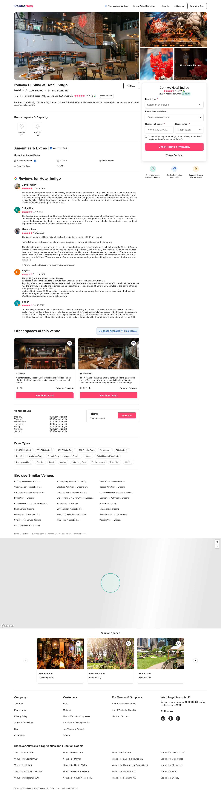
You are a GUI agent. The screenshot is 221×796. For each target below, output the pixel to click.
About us (18, 703)
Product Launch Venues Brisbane (113, 514)
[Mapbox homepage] (7, 626)
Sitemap (67, 735)
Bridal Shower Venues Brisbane (113, 481)
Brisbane (25, 534)
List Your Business (145, 6)
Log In (165, 6)
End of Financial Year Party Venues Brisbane (75, 498)
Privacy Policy (20, 716)
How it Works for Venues (123, 703)
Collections (19, 735)
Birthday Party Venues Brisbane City (71, 481)
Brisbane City (52, 534)
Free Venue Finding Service (76, 722)
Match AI (67, 710)
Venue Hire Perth (169, 771)
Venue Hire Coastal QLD (26, 759)
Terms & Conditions (23, 722)
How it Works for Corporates (76, 716)
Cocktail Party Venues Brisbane (112, 487)
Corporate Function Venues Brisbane (72, 492)
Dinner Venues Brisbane (24, 498)
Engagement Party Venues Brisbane (114, 498)
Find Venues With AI (118, 6)
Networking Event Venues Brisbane (71, 514)
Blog (16, 729)
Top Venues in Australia (74, 729)
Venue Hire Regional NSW (26, 778)
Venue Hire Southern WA (124, 778)
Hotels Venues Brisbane (24, 509)
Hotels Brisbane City (108, 503)
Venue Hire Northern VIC (124, 771)
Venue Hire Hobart (23, 765)
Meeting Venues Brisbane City (26, 514)
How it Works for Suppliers (124, 710)
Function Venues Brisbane (67, 503)
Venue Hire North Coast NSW (28, 771)
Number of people (155, 124)
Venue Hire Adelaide (24, 752)
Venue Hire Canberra (122, 752)
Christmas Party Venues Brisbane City (72, 487)
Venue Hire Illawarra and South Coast (130, 765)
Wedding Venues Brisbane (110, 520)
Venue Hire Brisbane (73, 752)
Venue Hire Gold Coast (172, 759)
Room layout (182, 124)
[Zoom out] (217, 546)
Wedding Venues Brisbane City (27, 525)
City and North (38, 534)
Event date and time (156, 111)
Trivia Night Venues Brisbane (69, 520)
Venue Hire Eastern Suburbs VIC (127, 759)
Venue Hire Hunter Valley (75, 765)
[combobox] (147, 105)
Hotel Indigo (66, 534)
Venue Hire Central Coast (173, 752)
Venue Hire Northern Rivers (76, 771)
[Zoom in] (217, 542)
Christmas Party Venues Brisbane (28, 487)
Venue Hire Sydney (170, 778)
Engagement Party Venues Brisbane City (31, 503)
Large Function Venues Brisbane (70, 509)
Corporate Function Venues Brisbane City (116, 492)
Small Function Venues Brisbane (27, 520)
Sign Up (180, 6)
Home (16, 534)
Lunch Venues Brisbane (109, 509)
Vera (65, 703)
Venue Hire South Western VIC (77, 778)
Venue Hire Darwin (72, 759)
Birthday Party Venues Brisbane (27, 481)
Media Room (20, 710)
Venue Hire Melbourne (171, 765)
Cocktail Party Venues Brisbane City (29, 492)
